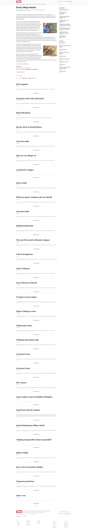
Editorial (27, 4)
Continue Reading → (36, 93)
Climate (33, 4)
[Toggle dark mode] (71, 4)
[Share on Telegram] (30, 78)
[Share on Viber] (33, 78)
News (20, 4)
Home (17, 4)
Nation (21, 75)
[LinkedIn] (69, 1)
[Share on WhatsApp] (28, 78)
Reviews (37, 4)
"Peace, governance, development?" (23, 67)
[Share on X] (19, 78)
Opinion (30, 4)
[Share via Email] (35, 78)
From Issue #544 (24, 10)
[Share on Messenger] (24, 78)
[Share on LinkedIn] (26, 78)
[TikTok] (71, 1)
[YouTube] (66, 1)
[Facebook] (64, 1)
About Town (44, 4)
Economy (40, 4)
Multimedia (23, 4)
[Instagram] (68, 1)
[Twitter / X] (65, 1)
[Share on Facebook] (22, 78)
